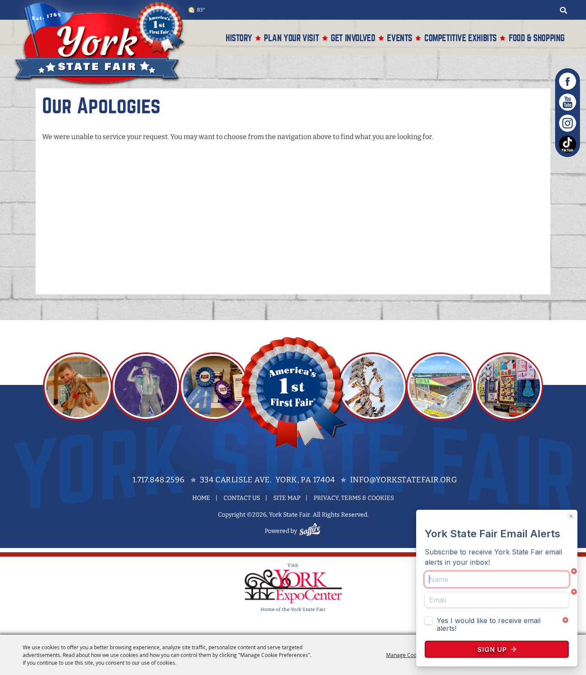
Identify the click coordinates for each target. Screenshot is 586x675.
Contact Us (242, 498)
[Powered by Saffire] (311, 531)
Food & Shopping (537, 37)
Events (399, 37)
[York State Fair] (103, 43)
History (239, 37)
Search (563, 10)
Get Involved (353, 37)
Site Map (286, 498)
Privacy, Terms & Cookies (354, 498)
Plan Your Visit (291, 37)
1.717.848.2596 (159, 479)
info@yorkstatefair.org (403, 479)
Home (201, 498)
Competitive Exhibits (460, 37)
